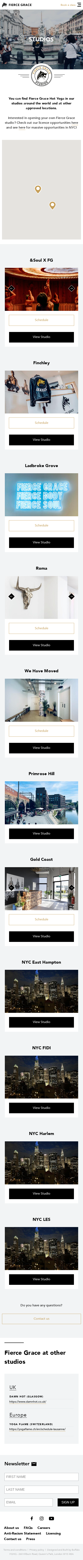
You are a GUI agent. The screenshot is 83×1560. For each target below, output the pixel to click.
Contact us (41, 1319)
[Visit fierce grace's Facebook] (33, 1519)
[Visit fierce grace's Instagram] (42, 1519)
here (75, 123)
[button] (38, 190)
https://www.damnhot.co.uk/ (27, 1402)
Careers (43, 1528)
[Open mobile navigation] (79, 5)
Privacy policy (36, 1549)
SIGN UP (68, 1502)
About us (11, 1528)
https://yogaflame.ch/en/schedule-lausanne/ (37, 1429)
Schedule (41, 320)
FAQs (28, 1528)
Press (30, 1539)
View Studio (41, 337)
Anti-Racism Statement (22, 1533)
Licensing (53, 1533)
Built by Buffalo (71, 1549)
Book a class (68, 5)
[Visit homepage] (17, 4)
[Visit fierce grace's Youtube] (50, 1519)
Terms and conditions (14, 1549)
